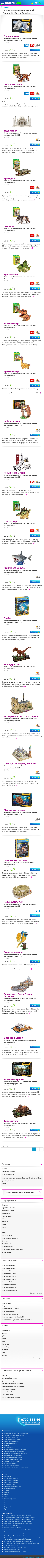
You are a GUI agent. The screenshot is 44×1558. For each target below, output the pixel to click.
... (30, 57)
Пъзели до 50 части (8, 1271)
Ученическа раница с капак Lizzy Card (15, 1547)
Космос (4, 1183)
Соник (6, 1474)
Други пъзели (6, 1252)
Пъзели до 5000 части (9, 1287)
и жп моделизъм (13, 1455)
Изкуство (5, 1205)
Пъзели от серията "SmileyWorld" (13, 1317)
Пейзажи (5, 1219)
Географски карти (8, 1210)
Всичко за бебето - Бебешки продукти (15, 1449)
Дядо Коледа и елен (9, 1484)
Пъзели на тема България (10, 1309)
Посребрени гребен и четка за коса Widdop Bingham (19, 1517)
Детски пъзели (7, 1235)
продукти (10, 1443)
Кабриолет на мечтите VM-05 (12, 1486)
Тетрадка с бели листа (9, 1378)
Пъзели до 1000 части (9, 1282)
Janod (3, 1341)
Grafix (3, 1352)
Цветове (6, 1490)
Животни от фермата (10, 1498)
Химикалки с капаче (8, 1389)
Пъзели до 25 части (8, 1268)
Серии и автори (7, 1216)
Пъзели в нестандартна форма (12, 1249)
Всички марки (37, 1358)
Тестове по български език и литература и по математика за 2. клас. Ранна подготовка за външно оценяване (22, 1538)
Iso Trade (4, 1355)
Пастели (4, 1375)
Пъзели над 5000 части (9, 1290)
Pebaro (4, 1338)
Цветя (4, 1224)
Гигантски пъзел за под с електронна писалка (17, 1503)
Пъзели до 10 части (8, 1265)
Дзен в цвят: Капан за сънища (12, 1549)
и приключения (11, 1461)
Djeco (3, 1336)
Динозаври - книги (8, 1181)
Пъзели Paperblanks (8, 1311)
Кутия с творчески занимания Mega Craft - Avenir (18, 1523)
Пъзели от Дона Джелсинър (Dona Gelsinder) (17, 1320)
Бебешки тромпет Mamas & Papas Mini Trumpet (17, 1521)
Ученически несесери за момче (12, 1384)
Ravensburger (6, 1347)
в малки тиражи (13, 1459)
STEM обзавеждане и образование (14, 1451)
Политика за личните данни (36, 1557)
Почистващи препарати (11, 1437)
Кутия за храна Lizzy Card (11, 1545)
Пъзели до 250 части (9, 1276)
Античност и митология (11, 1505)
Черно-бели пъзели (8, 1208)
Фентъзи (5, 1230)
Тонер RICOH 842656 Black (11, 1525)
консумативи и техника (12, 1439)
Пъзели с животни (8, 1174)
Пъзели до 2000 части (9, 1285)
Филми (4, 1227)
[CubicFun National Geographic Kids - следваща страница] (41, 1149)
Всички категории (36, 1293)
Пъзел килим (6, 1303)
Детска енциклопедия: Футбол (12, 1527)
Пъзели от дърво (7, 1246)
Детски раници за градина (11, 1397)
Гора (5, 1496)
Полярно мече (8, 1501)
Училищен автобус (9, 1488)
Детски (8, 1447)
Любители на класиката (11, 1478)
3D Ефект (5, 1241)
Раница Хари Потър (8, 1392)
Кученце (6, 1492)
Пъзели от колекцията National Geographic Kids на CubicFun (22, 1178)
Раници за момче (7, 1395)
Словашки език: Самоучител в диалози (15, 1551)
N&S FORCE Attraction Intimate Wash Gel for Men (18, 1515)
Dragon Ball (7, 1507)
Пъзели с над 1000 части (10, 1314)
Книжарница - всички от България (16, 1433)
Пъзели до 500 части (9, 1279)
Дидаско (4, 1333)
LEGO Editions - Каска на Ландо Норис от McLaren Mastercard (21, 1543)
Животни (5, 1222)
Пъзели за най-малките (10, 1238)
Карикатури (6, 1213)
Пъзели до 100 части (9, 1274)
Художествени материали (11, 1441)
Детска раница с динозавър (11, 1381)
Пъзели (4, 1169)
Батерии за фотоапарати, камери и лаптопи (16, 1467)
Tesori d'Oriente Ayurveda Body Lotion (15, 1536)
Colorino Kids (6, 1330)
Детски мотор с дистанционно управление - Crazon (19, 1541)
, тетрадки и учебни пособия (15, 1453)
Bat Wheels (7, 1494)
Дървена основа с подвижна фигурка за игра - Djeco (19, 1519)
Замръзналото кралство (11, 1480)
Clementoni (5, 1344)
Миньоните (7, 1476)
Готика (4, 1233)
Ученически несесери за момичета (13, 1386)
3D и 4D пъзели (7, 1244)
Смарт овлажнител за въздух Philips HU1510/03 (17, 1530)
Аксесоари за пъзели (9, 1255)
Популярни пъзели (8, 1171)
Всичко (13, 1457)
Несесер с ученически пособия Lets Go (15, 1534)
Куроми (6, 1509)
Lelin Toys (5, 1350)
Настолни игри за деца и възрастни (14, 1435)
